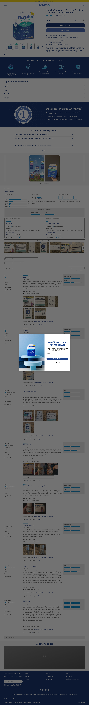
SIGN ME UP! (57, 358)
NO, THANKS (57, 362)
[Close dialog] (68, 335)
